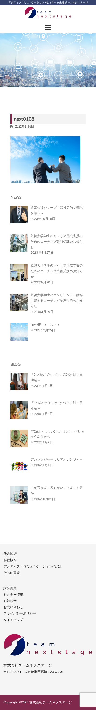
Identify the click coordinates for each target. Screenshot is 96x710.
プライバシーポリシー (19, 613)
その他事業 (11, 572)
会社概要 (10, 560)
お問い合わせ (13, 607)
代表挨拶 (10, 554)
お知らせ (10, 601)
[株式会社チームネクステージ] (48, 14)
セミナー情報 (13, 595)
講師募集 (10, 588)
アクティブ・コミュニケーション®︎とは (32, 566)
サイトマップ (13, 620)
